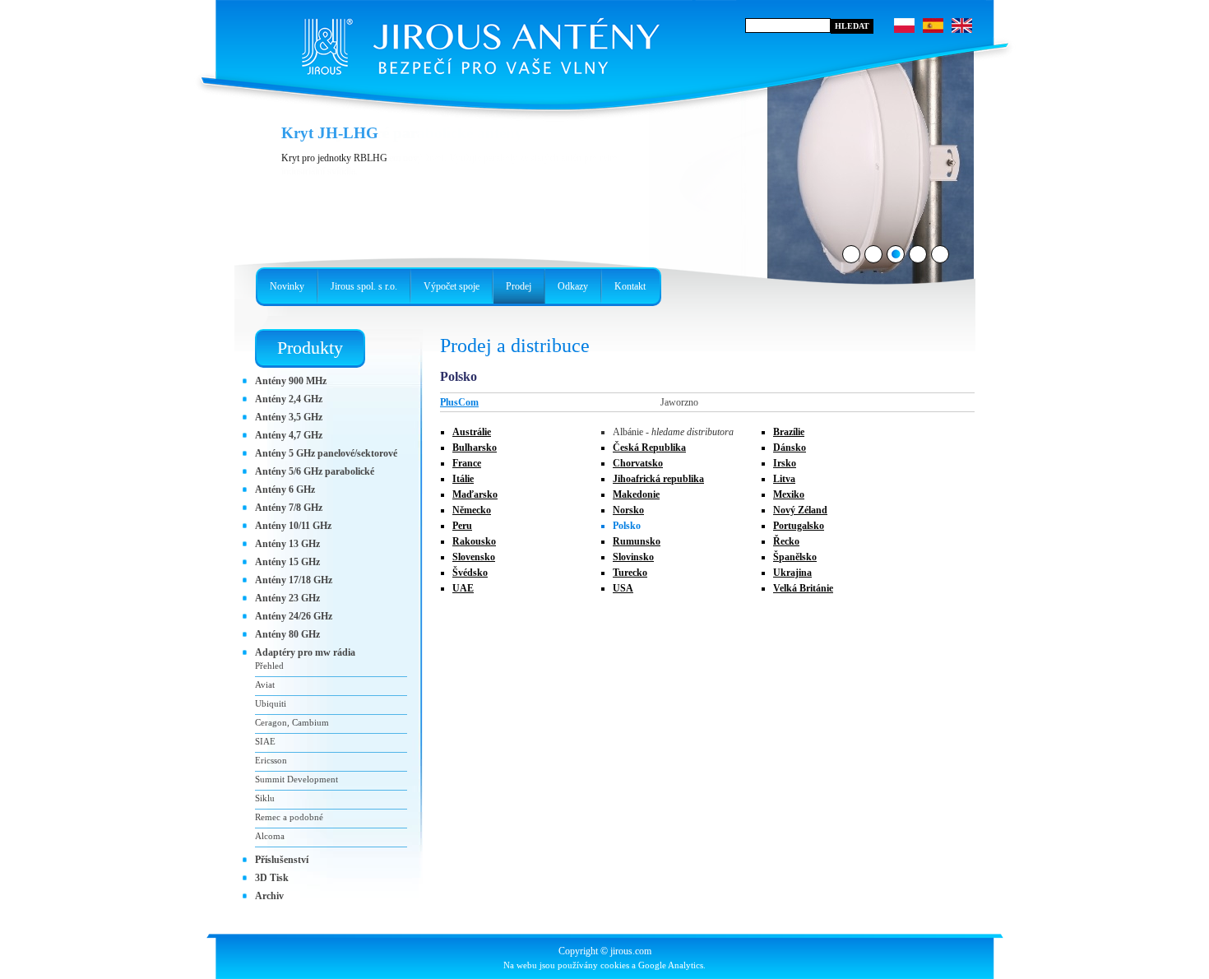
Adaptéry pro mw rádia (305, 652)
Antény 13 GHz (287, 544)
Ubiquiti (270, 703)
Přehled (269, 665)
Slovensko (473, 557)
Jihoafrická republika (658, 479)
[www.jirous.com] (477, 41)
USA (623, 588)
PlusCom (459, 402)
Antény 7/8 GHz (288, 508)
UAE (463, 588)
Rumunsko (636, 541)
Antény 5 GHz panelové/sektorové (326, 453)
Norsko (628, 510)
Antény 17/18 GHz (293, 580)
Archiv (269, 896)
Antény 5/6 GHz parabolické (314, 471)
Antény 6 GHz (285, 489)
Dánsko (789, 447)
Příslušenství (281, 860)
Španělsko (795, 557)
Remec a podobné (289, 817)
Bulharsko (474, 447)
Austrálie (471, 432)
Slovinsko (633, 557)
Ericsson (271, 760)
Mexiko (788, 494)
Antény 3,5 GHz (288, 417)
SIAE (265, 741)
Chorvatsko (638, 463)
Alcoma (270, 836)
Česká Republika (649, 447)
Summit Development (296, 779)
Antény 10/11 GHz (293, 526)
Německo (471, 510)
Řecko (786, 541)
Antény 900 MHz (291, 381)
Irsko (784, 463)
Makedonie (636, 494)
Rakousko (474, 541)
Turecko (630, 572)
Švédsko (470, 572)
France (466, 463)
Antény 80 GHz (287, 634)
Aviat (265, 684)
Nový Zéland (800, 510)
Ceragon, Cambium (292, 722)
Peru (462, 525)
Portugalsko (798, 525)
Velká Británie (803, 588)
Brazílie (788, 432)
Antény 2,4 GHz (288, 399)
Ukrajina (792, 572)
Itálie (463, 479)
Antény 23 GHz (287, 598)
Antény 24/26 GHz (293, 616)
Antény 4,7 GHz (288, 435)
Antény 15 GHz (287, 562)
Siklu (265, 798)
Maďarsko (475, 494)
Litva (784, 479)
